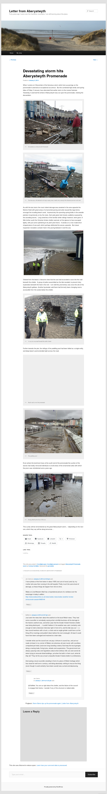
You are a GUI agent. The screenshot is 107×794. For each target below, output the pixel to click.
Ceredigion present (52, 564)
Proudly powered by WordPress (53, 787)
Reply (28, 604)
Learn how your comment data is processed (52, 765)
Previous (12, 60)
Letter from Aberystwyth (27, 11)
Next (95, 60)
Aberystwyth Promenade (73, 564)
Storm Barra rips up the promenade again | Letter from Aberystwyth (55, 703)
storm (25, 566)
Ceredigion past (41, 564)
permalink (51, 566)
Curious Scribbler (34, 566)
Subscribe (91, 774)
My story (19, 53)
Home (11, 53)
